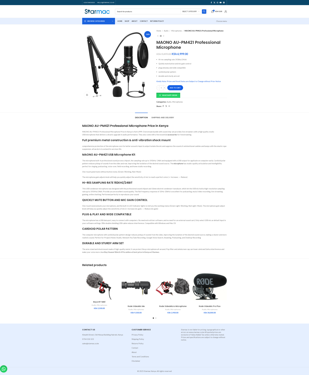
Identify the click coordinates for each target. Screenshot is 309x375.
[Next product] (163, 36)
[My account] (225, 11)
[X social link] (214, 2)
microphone (178, 163)
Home (158, 31)
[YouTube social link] (220, 2)
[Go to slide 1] (153, 318)
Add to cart (175, 88)
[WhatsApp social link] (169, 106)
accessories (172, 134)
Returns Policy (138, 343)
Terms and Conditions (140, 356)
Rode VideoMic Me (136, 306)
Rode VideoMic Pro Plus (209, 306)
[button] (168, 95)
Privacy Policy (137, 335)
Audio (166, 31)
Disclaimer (136, 361)
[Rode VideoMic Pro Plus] (210, 287)
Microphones (176, 31)
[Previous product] (157, 36)
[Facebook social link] (211, 2)
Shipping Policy (138, 339)
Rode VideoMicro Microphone (172, 306)
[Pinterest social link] (223, 2)
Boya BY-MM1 (99, 302)
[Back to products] (160, 36)
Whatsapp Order (169, 95)
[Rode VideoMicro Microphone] (173, 287)
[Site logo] (97, 11)
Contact (135, 348)
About (134, 352)
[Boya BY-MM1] (99, 285)
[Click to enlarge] (87, 95)
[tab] (141, 116)
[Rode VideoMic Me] (136, 287)
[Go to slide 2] (155, 318)
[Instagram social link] (217, 2)
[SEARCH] (204, 11)
